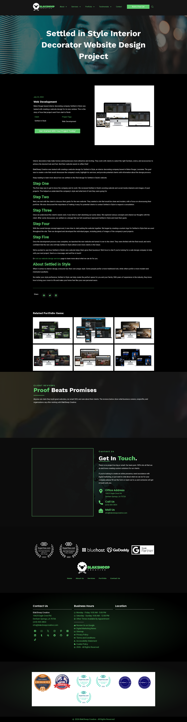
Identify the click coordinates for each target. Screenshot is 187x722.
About (62, 7)
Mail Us (110, 510)
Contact (119, 7)
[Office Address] (101, 491)
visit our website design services (47, 259)
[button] (152, 7)
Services (74, 7)
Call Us (109, 501)
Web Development (45, 101)
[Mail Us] (101, 511)
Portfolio (88, 7)
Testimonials (104, 7)
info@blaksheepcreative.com (45, 625)
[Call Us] (101, 502)
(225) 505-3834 (39, 622)
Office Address (115, 490)
